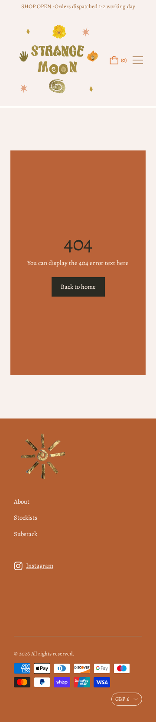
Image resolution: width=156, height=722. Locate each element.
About (21, 501)
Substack (25, 534)
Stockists (25, 517)
